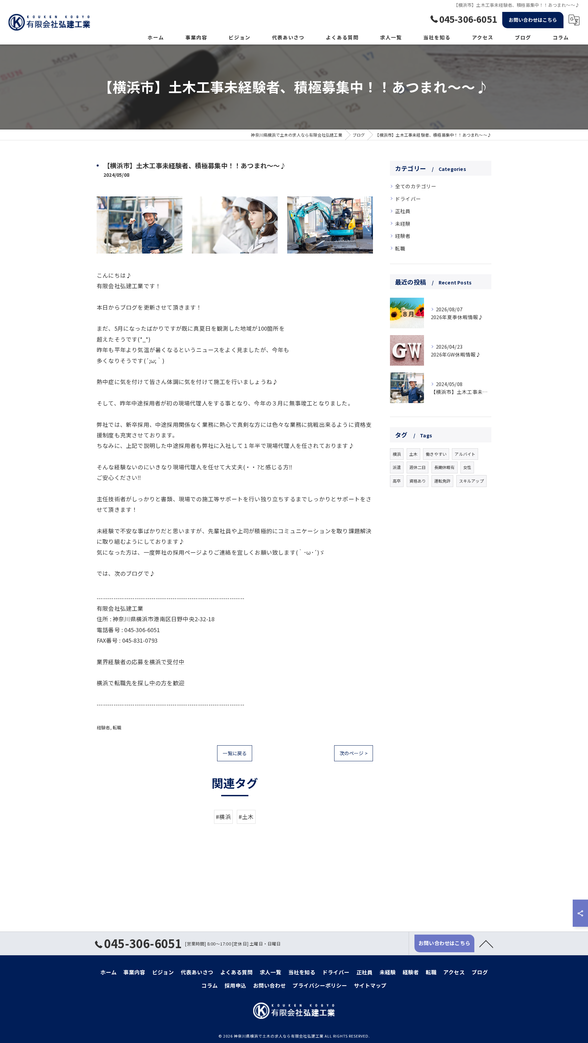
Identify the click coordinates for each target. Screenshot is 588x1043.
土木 (413, 454)
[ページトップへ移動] (486, 943)
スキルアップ (471, 481)
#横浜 (223, 817)
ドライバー (408, 198)
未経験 (403, 223)
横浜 (397, 454)
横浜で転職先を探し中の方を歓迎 (140, 683)
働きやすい (436, 454)
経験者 (103, 727)
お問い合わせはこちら (533, 19)
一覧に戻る (235, 753)
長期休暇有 (444, 467)
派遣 (397, 467)
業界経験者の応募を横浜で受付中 (140, 662)
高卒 (397, 481)
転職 (117, 727)
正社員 (403, 210)
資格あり (417, 481)
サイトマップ (370, 985)
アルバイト (465, 454)
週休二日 (417, 467)
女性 (467, 467)
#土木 (246, 817)
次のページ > (354, 753)
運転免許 (442, 481)
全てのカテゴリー (416, 186)
